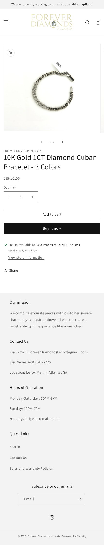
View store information (26, 257)
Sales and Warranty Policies (31, 468)
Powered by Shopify (73, 536)
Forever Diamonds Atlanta (44, 536)
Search (15, 447)
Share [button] (13, 270)
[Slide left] (41, 142)
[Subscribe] (79, 499)
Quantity (10, 187)
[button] (6, 22)
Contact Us (18, 457)
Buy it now (52, 228)
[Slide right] (62, 142)
